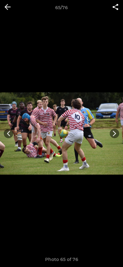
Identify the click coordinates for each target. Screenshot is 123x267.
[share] (115, 7)
